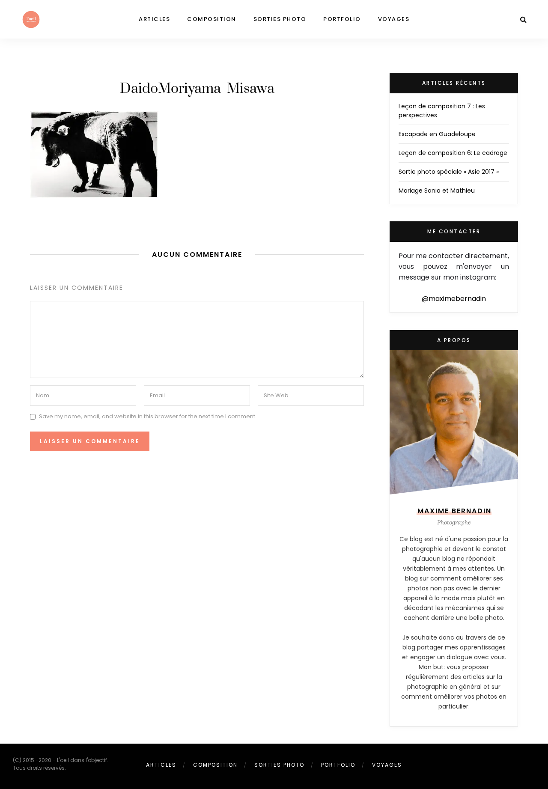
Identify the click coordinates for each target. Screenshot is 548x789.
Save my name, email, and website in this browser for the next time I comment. (147, 416)
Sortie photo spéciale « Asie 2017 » (449, 171)
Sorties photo (280, 19)
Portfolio (342, 19)
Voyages (394, 19)
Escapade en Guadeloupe (437, 134)
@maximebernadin (454, 299)
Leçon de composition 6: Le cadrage (453, 153)
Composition (211, 19)
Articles (154, 19)
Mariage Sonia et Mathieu (437, 190)
